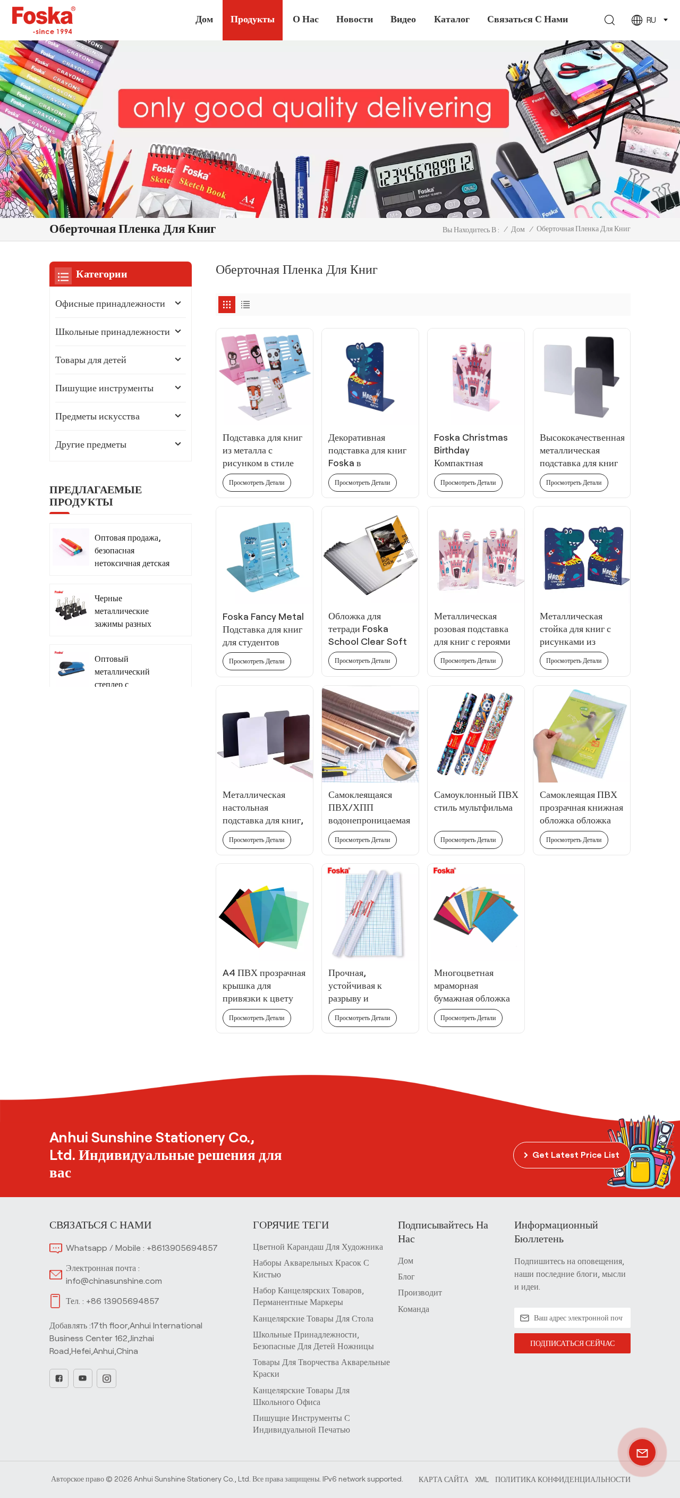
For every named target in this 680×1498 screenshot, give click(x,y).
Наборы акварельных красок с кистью (311, 1268)
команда (413, 1309)
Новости (354, 19)
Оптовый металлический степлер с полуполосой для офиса (126, 672)
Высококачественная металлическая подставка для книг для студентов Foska (582, 450)
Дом (204, 19)
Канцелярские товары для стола (313, 1318)
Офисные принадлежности (110, 303)
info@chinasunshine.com (114, 1280)
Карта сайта (444, 1479)
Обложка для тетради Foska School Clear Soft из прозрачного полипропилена (367, 629)
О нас (306, 19)
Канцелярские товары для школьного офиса (301, 1396)
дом (405, 1260)
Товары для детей (90, 360)
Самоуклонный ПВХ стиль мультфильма (476, 801)
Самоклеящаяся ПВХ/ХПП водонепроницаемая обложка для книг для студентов (369, 808)
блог (406, 1276)
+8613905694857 (182, 1247)
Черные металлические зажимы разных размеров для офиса (130, 612)
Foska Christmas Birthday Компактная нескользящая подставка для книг (473, 450)
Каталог (452, 19)
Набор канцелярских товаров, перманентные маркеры (308, 1296)
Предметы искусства (97, 416)
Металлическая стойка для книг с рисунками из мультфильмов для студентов (577, 629)
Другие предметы (90, 444)
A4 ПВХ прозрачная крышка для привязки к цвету (264, 985)
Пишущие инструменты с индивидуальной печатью (301, 1423)
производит (420, 1292)
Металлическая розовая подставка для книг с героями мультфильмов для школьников (472, 629)
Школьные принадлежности (112, 331)
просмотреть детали (256, 482)
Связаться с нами (527, 19)
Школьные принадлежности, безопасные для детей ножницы (313, 1340)
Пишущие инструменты (104, 388)
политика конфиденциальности (563, 1479)
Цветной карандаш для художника (318, 1246)
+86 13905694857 (122, 1301)
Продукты (253, 19)
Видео (403, 19)
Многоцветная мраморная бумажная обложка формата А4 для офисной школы (472, 986)
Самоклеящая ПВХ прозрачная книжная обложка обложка (581, 807)
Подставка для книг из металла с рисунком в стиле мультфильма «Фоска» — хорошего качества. (262, 450)
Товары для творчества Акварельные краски (321, 1368)
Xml (482, 1479)
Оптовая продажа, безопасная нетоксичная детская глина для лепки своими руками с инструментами (132, 551)
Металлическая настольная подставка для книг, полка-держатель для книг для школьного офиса (263, 808)
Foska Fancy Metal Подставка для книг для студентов (263, 629)
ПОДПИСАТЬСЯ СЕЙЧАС (572, 1343)
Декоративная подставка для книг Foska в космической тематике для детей (367, 450)
